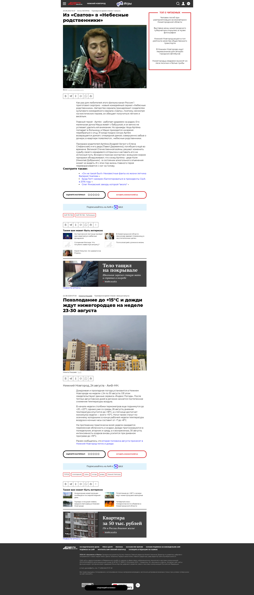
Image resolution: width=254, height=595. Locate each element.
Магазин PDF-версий (134, 547)
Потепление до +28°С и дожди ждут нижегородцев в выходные (129, 494)
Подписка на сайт (87, 549)
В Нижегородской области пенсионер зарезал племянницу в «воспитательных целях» (130, 236)
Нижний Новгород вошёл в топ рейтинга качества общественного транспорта (170, 41)
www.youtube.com (76, 90)
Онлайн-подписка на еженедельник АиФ (163, 547)
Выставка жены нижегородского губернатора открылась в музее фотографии (170, 30)
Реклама (119, 547)
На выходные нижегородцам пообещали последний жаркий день (87, 495)
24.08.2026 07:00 (70, 296)
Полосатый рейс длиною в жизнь (130, 242)
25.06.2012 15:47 (69, 11)
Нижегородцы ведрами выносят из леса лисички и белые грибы (169, 62)
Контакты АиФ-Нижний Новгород (112, 549)
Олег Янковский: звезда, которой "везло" (104, 184)
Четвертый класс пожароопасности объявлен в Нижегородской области (128, 504)
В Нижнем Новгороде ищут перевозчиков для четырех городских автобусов (169, 51)
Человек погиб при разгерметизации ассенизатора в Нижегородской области (170, 20)
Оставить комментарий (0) (127, 195)
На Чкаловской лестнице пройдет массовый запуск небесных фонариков (88, 236)
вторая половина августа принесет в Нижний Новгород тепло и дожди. (109, 442)
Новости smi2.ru (72, 288)
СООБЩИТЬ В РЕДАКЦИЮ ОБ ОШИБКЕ (143, 549)
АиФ (79, 372)
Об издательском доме (89, 547)
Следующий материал (106, 588)
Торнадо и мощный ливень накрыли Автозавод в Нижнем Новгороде (86, 504)
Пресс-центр (107, 547)
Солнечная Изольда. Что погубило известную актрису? (86, 243)
